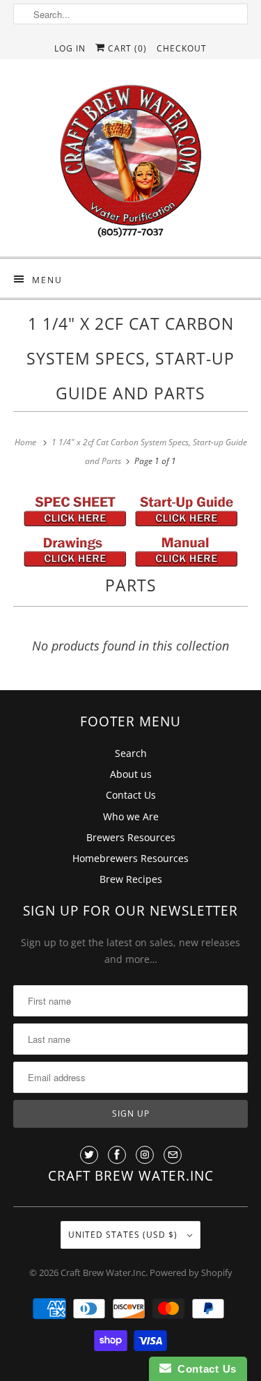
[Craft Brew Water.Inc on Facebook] (117, 1155)
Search (131, 753)
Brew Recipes (131, 879)
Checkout (182, 48)
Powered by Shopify (191, 1272)
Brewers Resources (130, 837)
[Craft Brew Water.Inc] (130, 163)
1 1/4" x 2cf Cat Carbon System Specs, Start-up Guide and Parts (130, 358)
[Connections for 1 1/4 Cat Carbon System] (75, 563)
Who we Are (131, 816)
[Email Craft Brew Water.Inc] (173, 1155)
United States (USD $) (124, 1234)
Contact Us (131, 794)
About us (131, 774)
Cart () (126, 48)
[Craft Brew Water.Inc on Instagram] (145, 1155)
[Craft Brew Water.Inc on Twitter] (89, 1155)
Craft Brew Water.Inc (103, 1272)
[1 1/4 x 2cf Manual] (186, 563)
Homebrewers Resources (130, 858)
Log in (70, 48)
